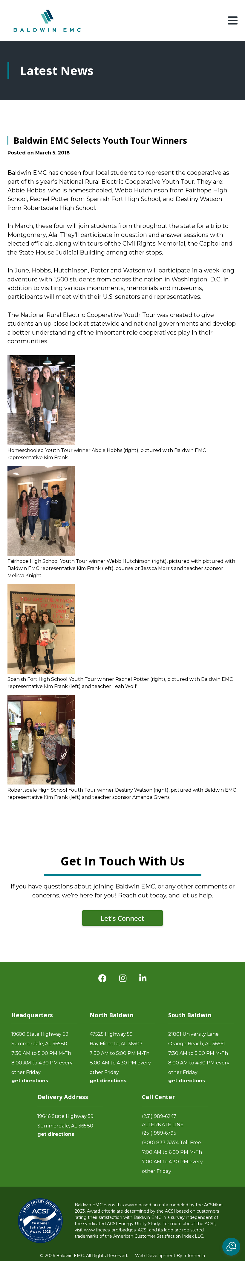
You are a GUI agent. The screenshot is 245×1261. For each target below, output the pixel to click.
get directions (29, 1081)
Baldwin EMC (47, 20)
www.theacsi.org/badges (110, 1230)
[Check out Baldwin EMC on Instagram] (123, 978)
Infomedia (194, 1255)
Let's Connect (122, 918)
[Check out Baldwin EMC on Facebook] (102, 978)
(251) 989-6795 (159, 1133)
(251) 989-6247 (159, 1116)
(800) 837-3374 (160, 1142)
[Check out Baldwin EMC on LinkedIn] (143, 978)
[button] (231, 1247)
